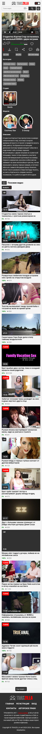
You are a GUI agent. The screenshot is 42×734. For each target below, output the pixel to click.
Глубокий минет (15, 68)
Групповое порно (10, 84)
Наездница (24, 76)
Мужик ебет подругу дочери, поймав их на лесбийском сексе (20, 554)
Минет (26, 72)
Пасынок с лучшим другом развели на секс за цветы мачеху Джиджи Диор (21, 246)
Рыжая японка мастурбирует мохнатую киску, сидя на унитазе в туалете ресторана (19, 431)
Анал (5, 68)
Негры (32, 64)
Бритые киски (22, 64)
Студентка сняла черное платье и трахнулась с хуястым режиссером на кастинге (18, 215)
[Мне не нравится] (8, 43)
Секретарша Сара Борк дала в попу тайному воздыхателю (17, 338)
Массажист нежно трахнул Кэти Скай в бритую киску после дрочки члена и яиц (19, 678)
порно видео (23, 713)
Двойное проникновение (12, 72)
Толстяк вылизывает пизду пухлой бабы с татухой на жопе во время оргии (20, 307)
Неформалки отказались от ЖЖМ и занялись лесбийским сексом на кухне (19, 616)
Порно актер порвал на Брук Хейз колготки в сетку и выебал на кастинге (21, 585)
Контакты (11, 708)
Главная (9, 704)
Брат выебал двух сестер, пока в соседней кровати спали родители (21, 369)
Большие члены (9, 64)
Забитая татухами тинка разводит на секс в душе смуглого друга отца (20, 400)
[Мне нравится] (4, 43)
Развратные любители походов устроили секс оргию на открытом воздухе (20, 277)
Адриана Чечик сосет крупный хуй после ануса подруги (20, 647)
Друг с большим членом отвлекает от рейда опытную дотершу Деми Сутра (18, 523)
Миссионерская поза (11, 76)
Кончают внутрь (9, 80)
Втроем (20, 80)
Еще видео (20, 689)
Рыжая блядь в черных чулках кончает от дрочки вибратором (20, 462)
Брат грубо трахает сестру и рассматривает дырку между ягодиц (18, 493)
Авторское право (27, 708)
